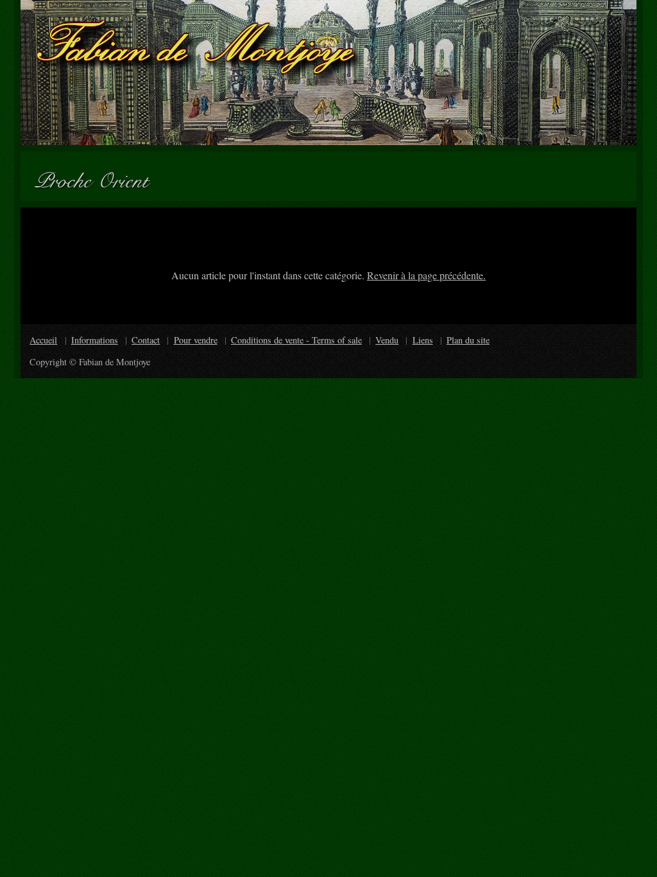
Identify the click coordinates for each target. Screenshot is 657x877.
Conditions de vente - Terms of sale (296, 340)
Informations (94, 340)
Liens (423, 340)
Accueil (43, 340)
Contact (146, 340)
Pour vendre (196, 340)
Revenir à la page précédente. (426, 275)
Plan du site (468, 340)
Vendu (386, 340)
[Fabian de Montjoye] (328, 72)
